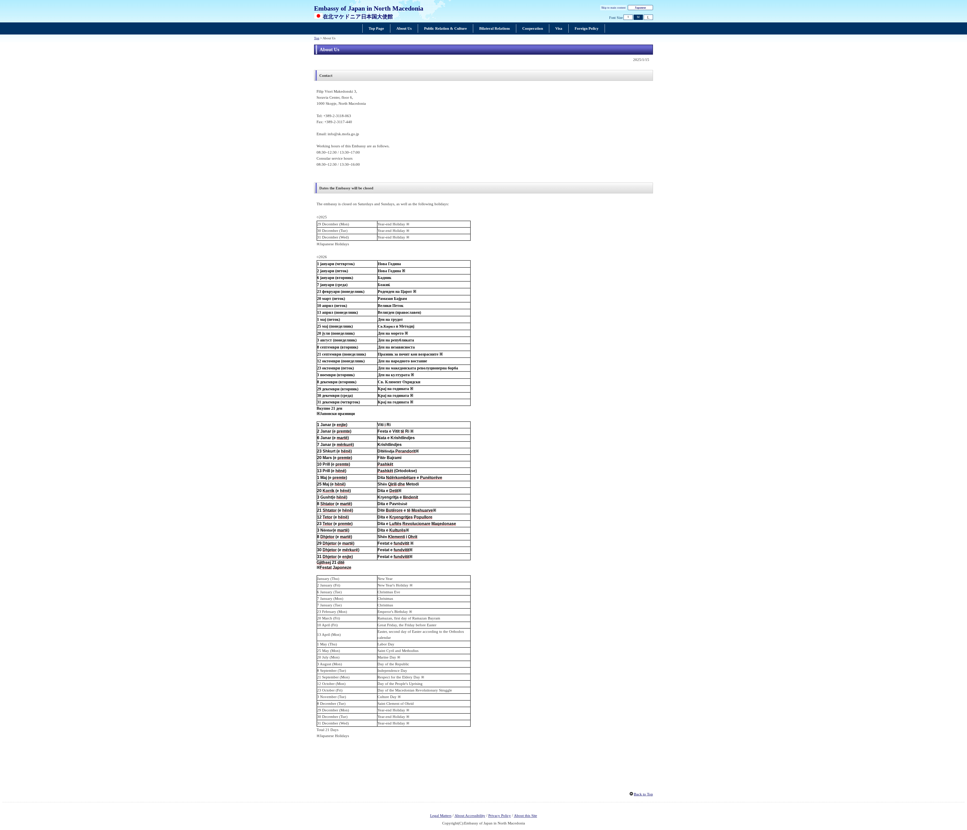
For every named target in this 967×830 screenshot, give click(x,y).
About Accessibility (470, 816)
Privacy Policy (499, 816)
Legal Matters (441, 816)
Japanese (640, 7)
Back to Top (643, 794)
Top (316, 38)
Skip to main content (613, 7)
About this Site (525, 816)
